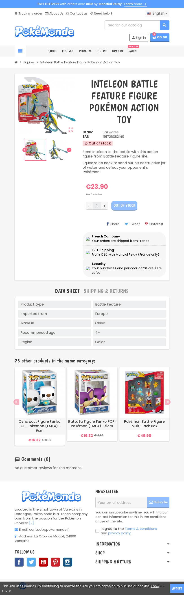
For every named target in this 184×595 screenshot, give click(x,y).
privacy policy (119, 533)
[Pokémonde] (45, 30)
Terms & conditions (141, 528)
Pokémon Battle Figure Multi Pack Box (144, 423)
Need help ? (101, 13)
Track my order (30, 13)
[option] (39, 406)
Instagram (67, 562)
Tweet (135, 224)
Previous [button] (16, 402)
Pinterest (156, 224)
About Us (55, 13)
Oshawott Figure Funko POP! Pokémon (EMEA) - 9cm (39, 426)
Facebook (19, 562)
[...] (31, 522)
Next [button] (168, 402)
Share (114, 224)
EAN (86, 136)
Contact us (78, 13)
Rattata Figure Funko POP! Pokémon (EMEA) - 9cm (92, 423)
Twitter (31, 562)
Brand (88, 132)
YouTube (43, 562)
